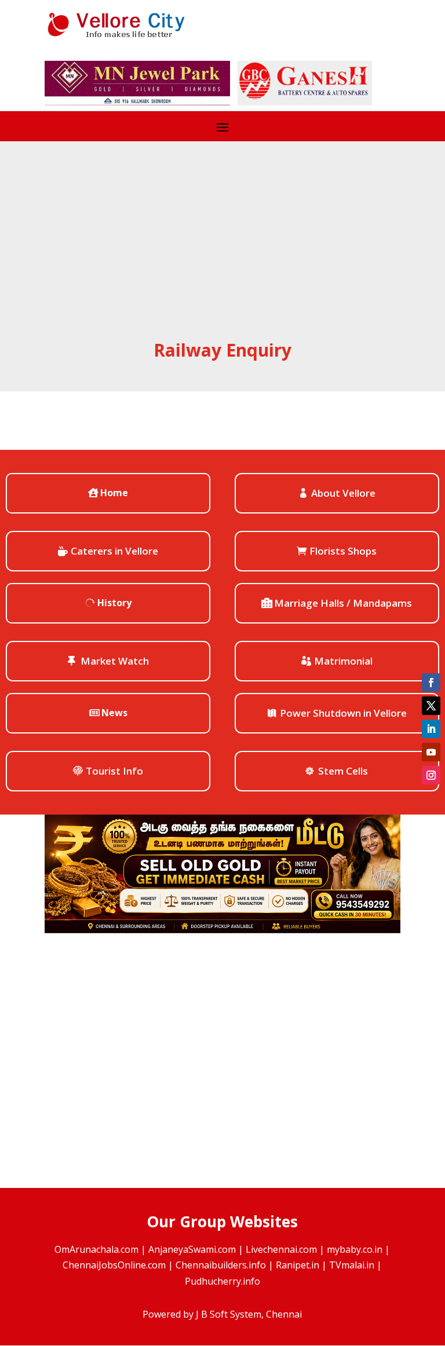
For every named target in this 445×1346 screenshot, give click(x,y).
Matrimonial (343, 661)
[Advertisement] (222, 251)
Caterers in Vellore (114, 551)
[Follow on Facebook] (431, 682)
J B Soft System (228, 1314)
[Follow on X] (431, 705)
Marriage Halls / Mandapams (343, 603)
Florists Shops (343, 551)
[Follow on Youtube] (431, 752)
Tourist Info (114, 770)
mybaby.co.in (354, 1249)
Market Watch (115, 661)
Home (114, 492)
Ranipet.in (297, 1265)
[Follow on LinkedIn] (431, 729)
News (114, 712)
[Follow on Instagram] (431, 775)
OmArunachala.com (96, 1249)
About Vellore (343, 493)
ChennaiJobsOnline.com (114, 1265)
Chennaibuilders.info (221, 1265)
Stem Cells (343, 770)
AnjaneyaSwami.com (192, 1249)
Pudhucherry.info (222, 1281)
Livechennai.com (281, 1249)
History (114, 602)
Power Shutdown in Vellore (343, 713)
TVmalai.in (351, 1265)
